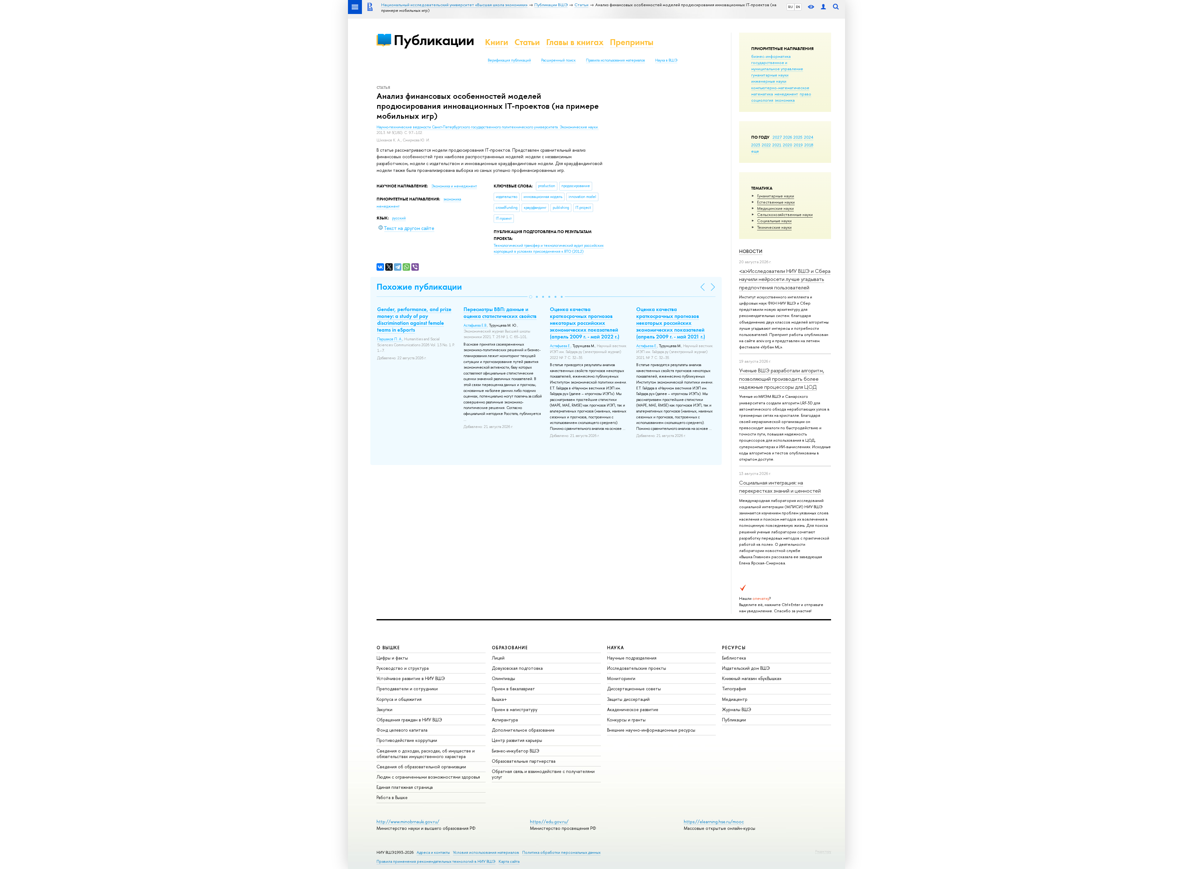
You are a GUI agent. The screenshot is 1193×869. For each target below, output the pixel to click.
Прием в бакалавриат (513, 689)
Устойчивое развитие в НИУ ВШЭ (411, 678)
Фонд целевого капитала (402, 730)
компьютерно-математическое (780, 87)
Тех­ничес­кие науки (774, 227)
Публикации (434, 39)
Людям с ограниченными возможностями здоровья (428, 777)
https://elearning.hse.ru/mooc (714, 822)
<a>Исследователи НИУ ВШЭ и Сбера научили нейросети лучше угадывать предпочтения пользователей (784, 279)
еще (755, 151)
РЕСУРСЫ (734, 648)
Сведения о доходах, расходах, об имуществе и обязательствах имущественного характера (426, 753)
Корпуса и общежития (399, 699)
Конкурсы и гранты (626, 720)
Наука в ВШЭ (666, 60)
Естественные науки (776, 202)
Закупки (384, 709)
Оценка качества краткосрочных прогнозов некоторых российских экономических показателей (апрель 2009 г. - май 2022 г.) (584, 323)
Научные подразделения (631, 658)
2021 (776, 145)
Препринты (631, 42)
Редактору (823, 851)
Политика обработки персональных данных (561, 852)
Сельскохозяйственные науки (785, 214)
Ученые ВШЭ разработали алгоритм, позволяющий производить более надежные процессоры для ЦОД (781, 378)
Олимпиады (503, 678)
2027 (777, 137)
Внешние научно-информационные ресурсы (651, 730)
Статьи (527, 42)
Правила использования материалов (615, 60)
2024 (808, 137)
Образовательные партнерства (523, 761)
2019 (798, 145)
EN (798, 7)
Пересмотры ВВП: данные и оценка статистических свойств (500, 313)
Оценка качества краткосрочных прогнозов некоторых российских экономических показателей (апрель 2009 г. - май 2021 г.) (670, 323)
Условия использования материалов (486, 852)
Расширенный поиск (558, 60)
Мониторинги (621, 678)
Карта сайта (509, 861)
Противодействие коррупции (407, 740)
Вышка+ (499, 699)
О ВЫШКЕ (388, 648)
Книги (496, 42)
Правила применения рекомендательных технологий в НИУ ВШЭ (436, 861)
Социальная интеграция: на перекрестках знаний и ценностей (780, 486)
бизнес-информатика (771, 56)
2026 (787, 137)
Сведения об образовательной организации (421, 767)
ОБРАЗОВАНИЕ (510, 648)
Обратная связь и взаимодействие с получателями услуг (543, 774)
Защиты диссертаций (628, 699)
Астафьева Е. (560, 345)
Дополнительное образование (523, 730)
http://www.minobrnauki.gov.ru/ (408, 822)
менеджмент (786, 94)
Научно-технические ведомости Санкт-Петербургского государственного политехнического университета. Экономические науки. (488, 127)
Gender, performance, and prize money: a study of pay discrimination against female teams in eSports (414, 319)
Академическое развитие (632, 709)
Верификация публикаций (509, 60)
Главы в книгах (575, 42)
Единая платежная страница (405, 787)
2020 (787, 145)
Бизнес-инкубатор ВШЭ (515, 751)
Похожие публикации (419, 286)
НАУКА (615, 648)
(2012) (549, 248)
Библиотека (734, 658)
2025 (797, 137)
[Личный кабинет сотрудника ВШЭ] (823, 7)
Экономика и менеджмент (454, 186)
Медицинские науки (775, 208)
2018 (808, 145)
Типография (734, 689)
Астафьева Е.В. (475, 325)
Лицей (498, 658)
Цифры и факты (392, 658)
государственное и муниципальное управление (777, 65)
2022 (766, 145)
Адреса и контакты (433, 852)
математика (762, 94)
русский (399, 218)
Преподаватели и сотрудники (407, 689)
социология (762, 100)
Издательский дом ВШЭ (746, 668)
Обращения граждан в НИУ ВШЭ (409, 720)
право (805, 94)
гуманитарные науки (769, 75)
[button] (531, 297)
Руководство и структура (403, 668)
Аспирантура (505, 720)
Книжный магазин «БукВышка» (752, 678)
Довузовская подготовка (517, 668)
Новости (750, 251)
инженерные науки (768, 81)
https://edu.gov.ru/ (549, 822)
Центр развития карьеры (517, 740)
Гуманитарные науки (775, 196)
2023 (755, 145)
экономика (785, 100)
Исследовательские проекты (636, 668)
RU (790, 7)
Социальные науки (774, 220)
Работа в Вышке (392, 797)
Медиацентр (734, 699)
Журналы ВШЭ (736, 709)
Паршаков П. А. (389, 339)
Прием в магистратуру (514, 709)
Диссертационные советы (634, 689)
